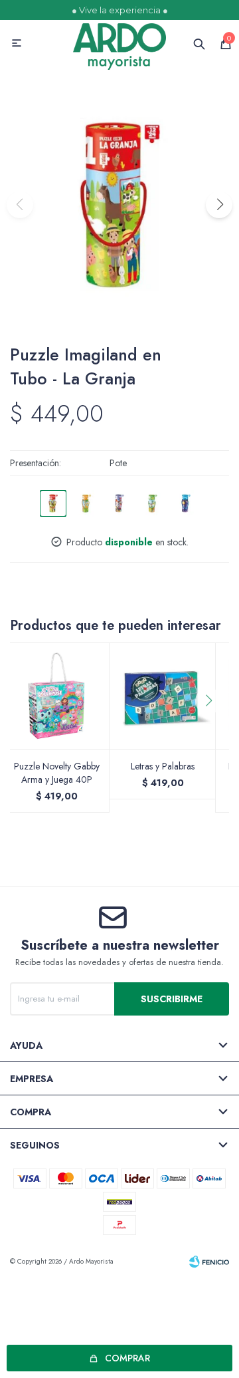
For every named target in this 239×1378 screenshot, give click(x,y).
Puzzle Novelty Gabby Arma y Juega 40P (57, 772)
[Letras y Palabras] (163, 695)
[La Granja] (53, 503)
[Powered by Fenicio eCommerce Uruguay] (209, 1262)
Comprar (127, 1358)
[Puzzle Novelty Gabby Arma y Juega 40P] (56, 695)
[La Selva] (86, 503)
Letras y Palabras (163, 766)
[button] (219, 205)
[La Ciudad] (119, 503)
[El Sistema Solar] (185, 503)
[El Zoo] (152, 503)
